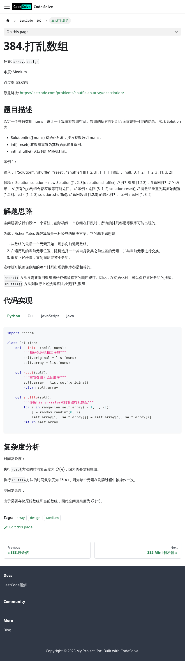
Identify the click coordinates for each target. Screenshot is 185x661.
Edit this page (20, 527)
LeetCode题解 (15, 584)
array (21, 518)
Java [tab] (70, 315)
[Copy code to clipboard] (176, 332)
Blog (7, 629)
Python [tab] (13, 315)
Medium (52, 518)
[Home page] (8, 20)
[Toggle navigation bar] (7, 6)
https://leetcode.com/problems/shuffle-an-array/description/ (72, 92)
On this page (17, 31)
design (35, 518)
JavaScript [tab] (50, 315)
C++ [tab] (31, 315)
